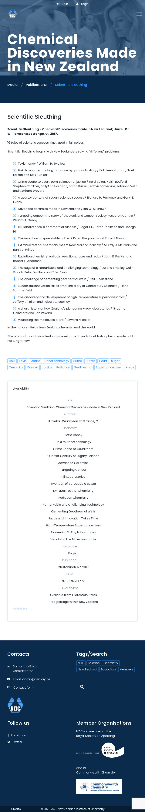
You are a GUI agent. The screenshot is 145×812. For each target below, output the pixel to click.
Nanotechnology (56, 361)
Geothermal (83, 367)
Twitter (17, 742)
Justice (47, 367)
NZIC (81, 663)
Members (126, 669)
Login (85, 4)
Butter (90, 361)
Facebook (18, 735)
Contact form (23, 687)
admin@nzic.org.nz (36, 679)
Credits (16, 809)
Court (103, 361)
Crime (77, 361)
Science (94, 663)
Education (108, 669)
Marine (35, 361)
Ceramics (16, 367)
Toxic (23, 361)
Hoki (12, 361)
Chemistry (110, 663)
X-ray (130, 367)
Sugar (115, 361)
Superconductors (109, 367)
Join (65, 4)
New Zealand (87, 669)
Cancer (32, 367)
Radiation (63, 367)
